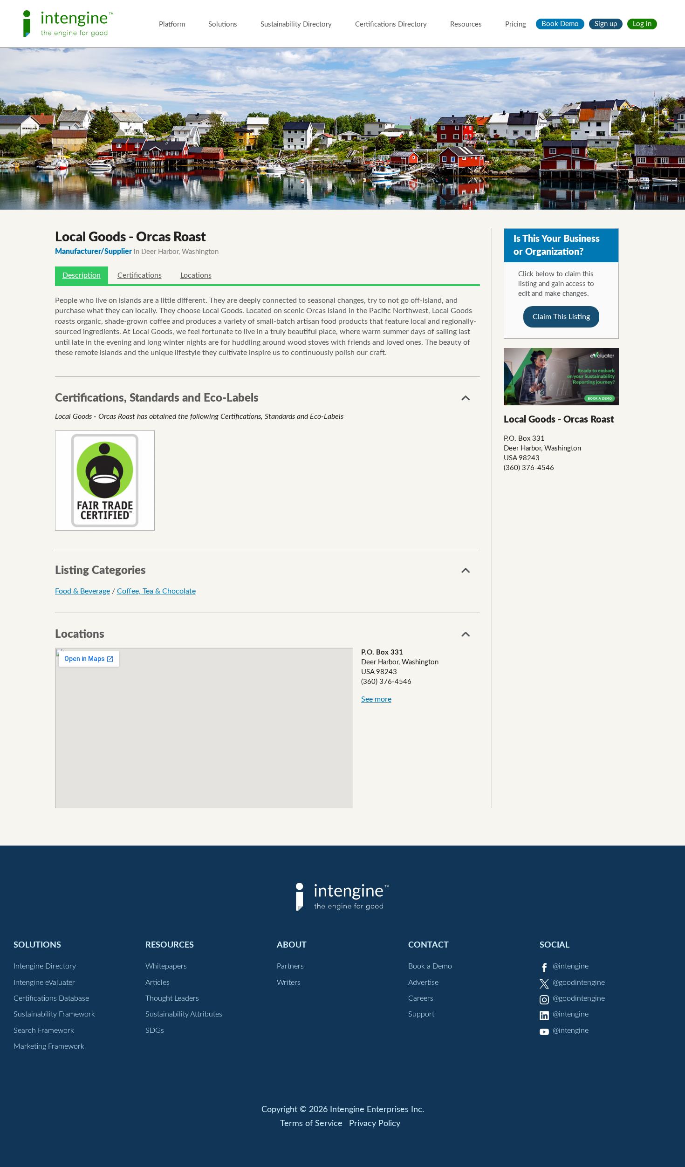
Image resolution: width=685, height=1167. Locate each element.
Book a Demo (430, 966)
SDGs (154, 1030)
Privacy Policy (374, 1123)
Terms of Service (311, 1123)
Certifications (139, 275)
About (292, 945)
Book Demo (560, 23)
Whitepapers (166, 966)
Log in (642, 23)
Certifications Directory (391, 24)
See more (376, 699)
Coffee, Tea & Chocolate (156, 591)
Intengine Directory (45, 966)
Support (421, 1014)
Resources (466, 24)
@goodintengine (579, 982)
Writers (289, 982)
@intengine (571, 966)
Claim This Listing (561, 317)
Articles (157, 982)
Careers (420, 998)
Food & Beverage (82, 591)
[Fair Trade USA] (104, 480)
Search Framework (44, 1030)
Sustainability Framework (54, 1014)
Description (81, 275)
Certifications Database (51, 998)
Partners (290, 966)
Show (466, 401)
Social (554, 945)
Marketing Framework (49, 1046)
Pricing (515, 24)
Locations (196, 275)
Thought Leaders (172, 998)
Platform (172, 24)
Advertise (423, 982)
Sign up (606, 23)
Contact (428, 945)
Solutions (222, 24)
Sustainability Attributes (183, 1014)
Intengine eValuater (44, 982)
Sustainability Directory (296, 24)
